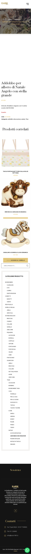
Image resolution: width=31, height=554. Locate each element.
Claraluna (10, 285)
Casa (10, 391)
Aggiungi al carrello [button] (18, 260)
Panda (12, 424)
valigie (11, 352)
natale (23, 119)
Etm (8, 287)
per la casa (13, 396)
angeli (12, 413)
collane (9, 324)
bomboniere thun (14, 388)
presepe (12, 444)
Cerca (27, 266)
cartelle (11, 341)
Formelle (13, 394)
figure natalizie (15, 438)
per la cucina (14, 399)
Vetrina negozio (10, 315)
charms (9, 321)
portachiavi (12, 346)
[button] (27, 550)
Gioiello (9, 327)
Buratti (9, 299)
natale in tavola (15, 441)
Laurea (9, 290)
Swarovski (10, 360)
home (10, 374)
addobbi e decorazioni (14, 119)
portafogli (12, 349)
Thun (26, 119)
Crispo (9, 301)
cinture (11, 343)
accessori (12, 335)
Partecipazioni (11, 293)
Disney (12, 419)
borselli (11, 338)
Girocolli (10, 313)
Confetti (8, 296)
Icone (10, 410)
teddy (12, 427)
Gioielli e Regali (10, 307)
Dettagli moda (13, 371)
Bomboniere (9, 282)
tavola (12, 405)
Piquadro (10, 332)
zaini (10, 355)
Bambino (11, 385)
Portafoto (13, 402)
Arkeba (15, 551)
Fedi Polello (9, 304)
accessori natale (15, 433)
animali (12, 416)
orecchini (10, 329)
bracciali (10, 318)
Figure (12, 422)
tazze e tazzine (15, 408)
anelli (9, 310)
